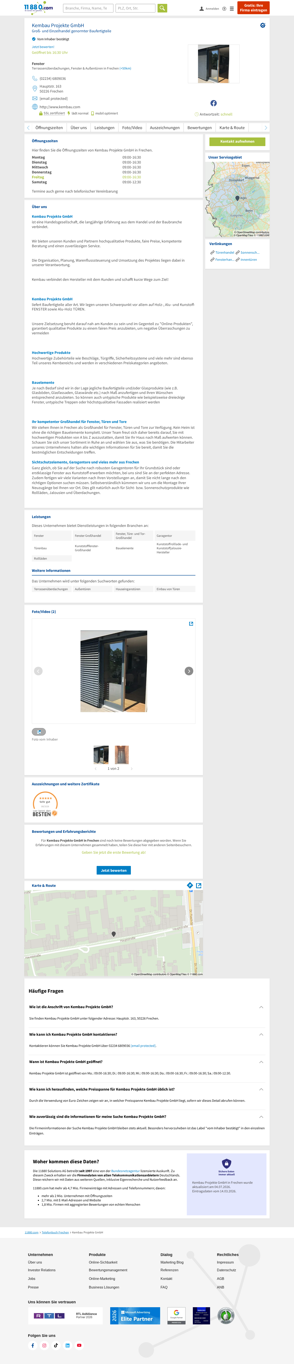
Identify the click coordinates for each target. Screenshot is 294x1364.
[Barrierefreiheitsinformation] (226, 8)
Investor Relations (42, 1270)
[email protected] (143, 1045)
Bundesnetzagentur (125, 1171)
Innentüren (249, 259)
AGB (220, 1279)
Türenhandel (224, 252)
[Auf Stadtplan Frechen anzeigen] (198, 885)
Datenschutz (226, 1270)
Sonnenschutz (250, 252)
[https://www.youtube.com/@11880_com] (79, 1345)
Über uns (79, 127)
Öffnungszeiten (49, 127)
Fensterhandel (225, 259)
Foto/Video (132, 127)
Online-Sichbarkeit (103, 1262)
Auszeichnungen (165, 127)
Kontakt (166, 1279)
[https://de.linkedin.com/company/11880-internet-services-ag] (67, 1345)
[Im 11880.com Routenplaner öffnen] (190, 885)
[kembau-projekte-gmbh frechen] (101, 755)
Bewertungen (199, 127)
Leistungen (104, 127)
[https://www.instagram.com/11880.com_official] (44, 1345)
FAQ (164, 1287)
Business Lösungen (104, 1287)
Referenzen (169, 1270)
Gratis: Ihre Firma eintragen (253, 8)
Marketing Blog (172, 1262)
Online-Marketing (102, 1279)
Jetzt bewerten (114, 870)
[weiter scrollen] (266, 127)
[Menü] (233, 8)
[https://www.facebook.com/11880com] (32, 1345)
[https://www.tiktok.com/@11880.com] (56, 1345)
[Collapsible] (261, 1007)
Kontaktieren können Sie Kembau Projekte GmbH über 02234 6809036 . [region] (92, 1045)
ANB (220, 1287)
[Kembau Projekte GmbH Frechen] (191, 623)
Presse (33, 1287)
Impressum (225, 1262)
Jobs (31, 1279)
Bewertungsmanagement (108, 1270)
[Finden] (162, 8)
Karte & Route (232, 127)
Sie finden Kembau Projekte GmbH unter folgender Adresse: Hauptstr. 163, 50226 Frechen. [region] (94, 1018)
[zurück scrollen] (28, 127)
